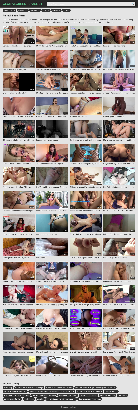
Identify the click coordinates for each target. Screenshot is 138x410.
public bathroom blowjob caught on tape (61, 399)
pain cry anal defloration (12, 399)
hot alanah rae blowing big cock (15, 391)
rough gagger (29, 399)
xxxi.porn (46, 10)
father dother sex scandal (68, 395)
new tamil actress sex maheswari (44, 395)
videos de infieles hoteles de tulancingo (29, 388)
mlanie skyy (8, 388)
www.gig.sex (35, 10)
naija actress (122, 395)
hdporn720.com (9, 10)
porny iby (40, 399)
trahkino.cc (56, 10)
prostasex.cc (22, 10)
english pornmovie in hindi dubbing (89, 391)
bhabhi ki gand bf (111, 391)
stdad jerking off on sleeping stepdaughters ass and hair (95, 388)
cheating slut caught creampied (89, 399)
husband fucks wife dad (88, 395)
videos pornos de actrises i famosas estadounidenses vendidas (52, 391)
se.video (66, 10)
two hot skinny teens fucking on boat (59, 388)
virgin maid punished (107, 395)
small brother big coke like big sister (16, 395)
